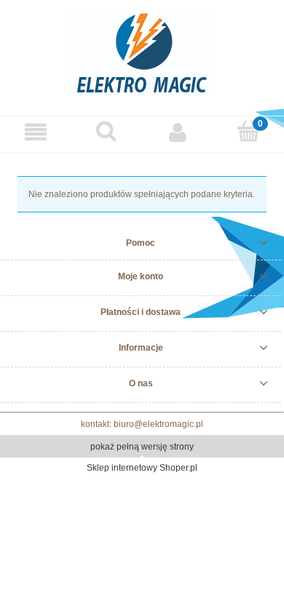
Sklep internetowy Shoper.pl (142, 468)
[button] (35, 132)
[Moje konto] (177, 132)
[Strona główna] (142, 50)
